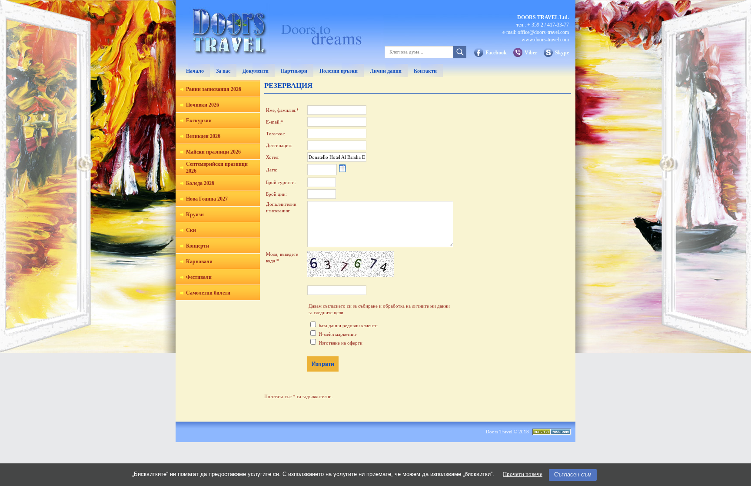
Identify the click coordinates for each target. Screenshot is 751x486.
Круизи (195, 214)
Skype (562, 53)
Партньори (294, 71)
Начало (195, 71)
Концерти (197, 246)
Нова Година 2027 (207, 199)
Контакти (425, 71)
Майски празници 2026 (213, 152)
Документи (256, 71)
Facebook (496, 53)
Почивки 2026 (202, 105)
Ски (191, 230)
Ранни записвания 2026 (213, 89)
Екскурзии (199, 120)
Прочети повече (522, 474)
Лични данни (386, 71)
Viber (531, 53)
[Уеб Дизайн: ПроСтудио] (551, 433)
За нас (223, 71)
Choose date (342, 168)
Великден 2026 (203, 136)
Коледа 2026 (200, 183)
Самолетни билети (208, 293)
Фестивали (199, 277)
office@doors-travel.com (543, 32)
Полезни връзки (338, 71)
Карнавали (199, 261)
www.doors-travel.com (545, 40)
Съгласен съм (572, 474)
